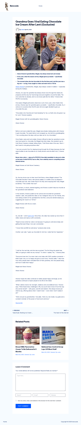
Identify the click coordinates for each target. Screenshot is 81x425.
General (27, 354)
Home (40, 6)
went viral (31, 216)
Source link (19, 303)
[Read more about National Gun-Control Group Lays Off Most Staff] (53, 335)
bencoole (14, 6)
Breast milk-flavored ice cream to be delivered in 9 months (26, 349)
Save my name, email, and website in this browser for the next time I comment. (39, 400)
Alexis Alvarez (20, 86)
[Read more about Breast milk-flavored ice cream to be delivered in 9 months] (28, 335)
